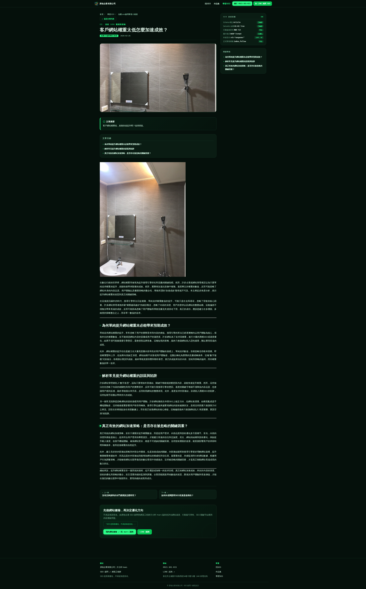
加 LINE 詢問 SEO (262, 4)
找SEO (208, 4)
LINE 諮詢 (145, 532)
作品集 (216, 4)
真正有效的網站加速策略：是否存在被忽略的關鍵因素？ (128, 153)
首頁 (101, 14)
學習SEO (226, 4)
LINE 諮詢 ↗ (169, 572)
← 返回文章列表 (108, 19)
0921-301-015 (170, 567)
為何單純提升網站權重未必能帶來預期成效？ (123, 144)
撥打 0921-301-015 (242, 4)
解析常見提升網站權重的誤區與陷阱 (119, 148)
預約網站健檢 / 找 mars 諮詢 (120, 532)
